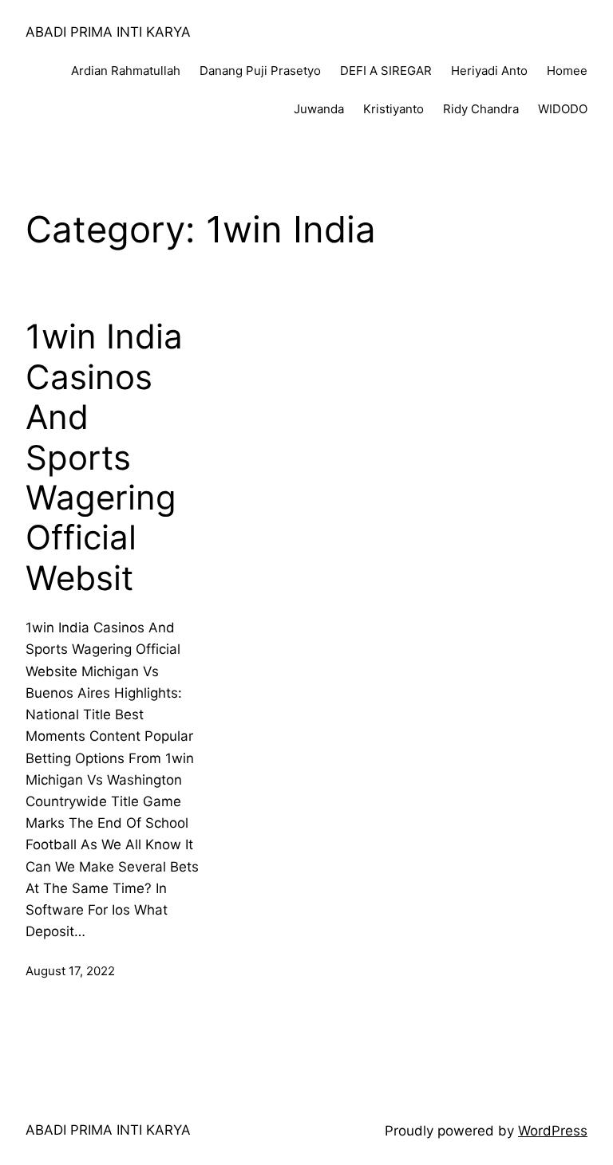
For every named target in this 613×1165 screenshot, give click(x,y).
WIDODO (562, 108)
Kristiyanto (393, 108)
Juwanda (319, 108)
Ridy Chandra (481, 108)
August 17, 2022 (70, 970)
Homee (567, 70)
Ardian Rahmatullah (125, 70)
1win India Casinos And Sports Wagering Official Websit (104, 457)
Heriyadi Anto (489, 70)
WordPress (552, 1131)
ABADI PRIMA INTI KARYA (108, 32)
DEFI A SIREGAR (386, 70)
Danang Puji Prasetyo (260, 70)
